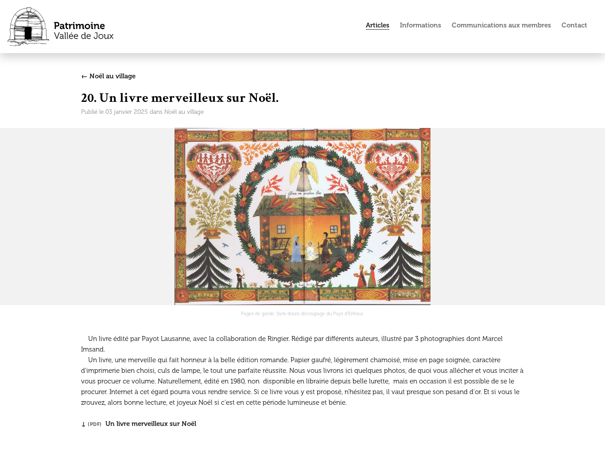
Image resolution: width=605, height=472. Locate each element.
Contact (574, 25)
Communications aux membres (501, 25)
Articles (377, 25)
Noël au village (184, 112)
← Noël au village (108, 76)
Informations (420, 25)
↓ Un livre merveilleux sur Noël (138, 424)
